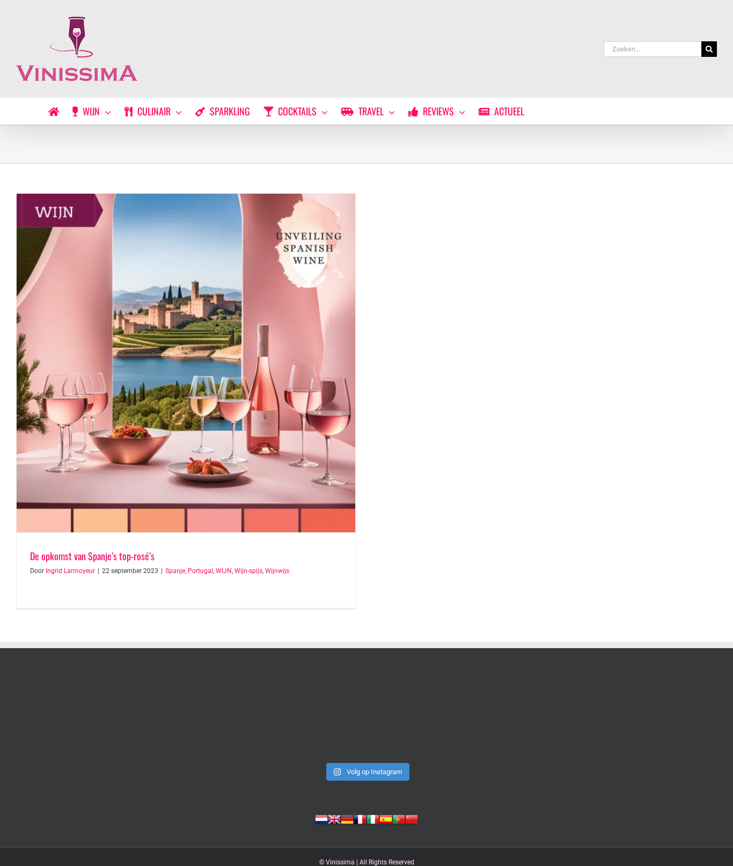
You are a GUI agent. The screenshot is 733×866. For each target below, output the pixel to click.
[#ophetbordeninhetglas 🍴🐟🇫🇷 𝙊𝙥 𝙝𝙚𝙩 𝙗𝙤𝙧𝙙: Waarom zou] (84, 716)
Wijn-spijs (248, 571)
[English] (334, 818)
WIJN (224, 571)
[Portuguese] (398, 818)
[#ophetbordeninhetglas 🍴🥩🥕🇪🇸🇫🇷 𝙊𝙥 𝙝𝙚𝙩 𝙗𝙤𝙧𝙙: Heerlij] (225, 716)
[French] (360, 818)
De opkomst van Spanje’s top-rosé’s (92, 556)
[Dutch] (321, 818)
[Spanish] (385, 818)
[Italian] (372, 818)
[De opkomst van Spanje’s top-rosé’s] (186, 363)
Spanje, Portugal (189, 571)
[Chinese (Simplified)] (411, 818)
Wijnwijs (277, 571)
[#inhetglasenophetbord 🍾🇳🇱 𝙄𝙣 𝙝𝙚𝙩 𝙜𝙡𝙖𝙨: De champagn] (508, 716)
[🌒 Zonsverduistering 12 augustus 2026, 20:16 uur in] (649, 716)
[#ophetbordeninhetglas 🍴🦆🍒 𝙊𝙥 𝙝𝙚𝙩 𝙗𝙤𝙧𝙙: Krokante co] (366, 716)
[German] (347, 818)
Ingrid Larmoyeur (70, 571)
